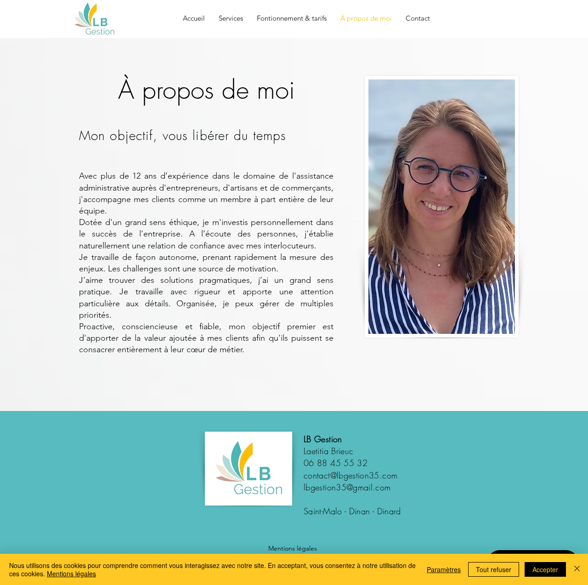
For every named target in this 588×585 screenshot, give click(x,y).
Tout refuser (493, 569)
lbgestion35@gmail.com (347, 487)
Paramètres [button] (444, 569)
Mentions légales (292, 548)
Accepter (545, 569)
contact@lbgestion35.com (350, 475)
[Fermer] (576, 569)
